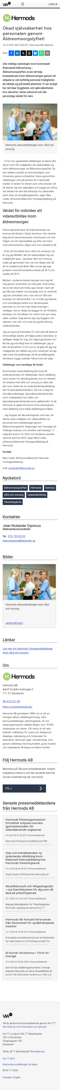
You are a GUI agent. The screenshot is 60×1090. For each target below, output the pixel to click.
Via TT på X (9, 1058)
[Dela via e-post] (47, 53)
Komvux (50, 487)
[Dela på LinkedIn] (17, 53)
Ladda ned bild (14, 623)
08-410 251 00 (11, 701)
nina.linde (13, 468)
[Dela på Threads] (29, 53)
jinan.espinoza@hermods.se (19, 540)
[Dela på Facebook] (11, 53)
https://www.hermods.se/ (17, 706)
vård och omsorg (14, 494)
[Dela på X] (23, 53)
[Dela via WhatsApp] (41, 53)
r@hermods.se (26, 468)
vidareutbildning (37, 494)
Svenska (7, 1077)
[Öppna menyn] (23, 4)
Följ (8, 788)
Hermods (35, 487)
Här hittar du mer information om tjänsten (25, 1026)
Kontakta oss (38, 1051)
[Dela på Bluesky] (35, 53)
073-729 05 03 (16, 536)
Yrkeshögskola (12, 502)
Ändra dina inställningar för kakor (20, 1064)
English (16, 1077)
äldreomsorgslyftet (15, 487)
